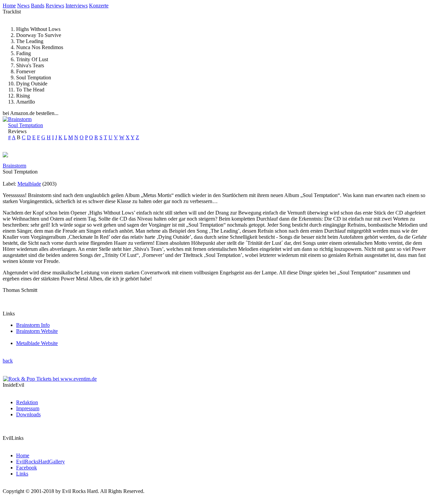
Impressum (27, 408)
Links (22, 473)
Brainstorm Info (33, 325)
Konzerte (99, 5)
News (23, 5)
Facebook (26, 467)
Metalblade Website (37, 343)
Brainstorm (20, 119)
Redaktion (27, 402)
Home (9, 5)
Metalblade (29, 184)
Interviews (77, 5)
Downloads (28, 414)
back (8, 361)
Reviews (55, 5)
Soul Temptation (25, 125)
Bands (37, 5)
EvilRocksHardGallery (40, 461)
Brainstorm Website (37, 331)
